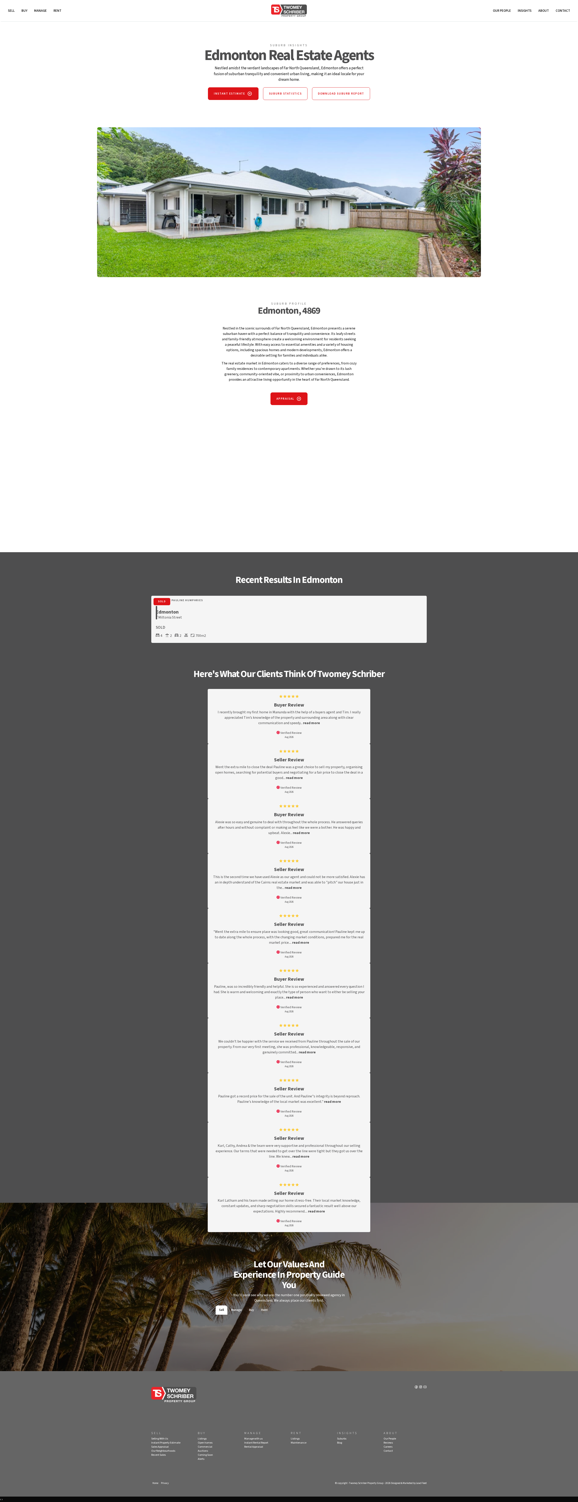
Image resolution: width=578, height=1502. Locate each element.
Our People (502, 10)
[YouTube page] (425, 1387)
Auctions (203, 1451)
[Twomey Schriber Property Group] (289, 11)
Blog (339, 1443)
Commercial (205, 1447)
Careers (388, 1447)
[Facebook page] (417, 1387)
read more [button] (311, 723)
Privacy (165, 1483)
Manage (40, 10)
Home (155, 1483)
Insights (524, 10)
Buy (24, 10)
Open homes (205, 1443)
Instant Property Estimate (165, 1443)
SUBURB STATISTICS (285, 94)
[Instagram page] (421, 1387)
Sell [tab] (221, 1310)
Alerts (201, 1459)
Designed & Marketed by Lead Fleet (409, 1483)
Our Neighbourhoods (163, 1451)
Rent (57, 10)
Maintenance (298, 1443)
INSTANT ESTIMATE (229, 94)
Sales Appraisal (160, 1447)
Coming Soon (205, 1455)
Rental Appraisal (253, 1447)
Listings (202, 1439)
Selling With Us (159, 1439)
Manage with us (253, 1439)
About (543, 10)
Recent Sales (158, 1455)
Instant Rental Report (256, 1443)
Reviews (388, 1443)
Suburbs (341, 1439)
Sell (11, 10)
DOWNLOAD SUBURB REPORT (341, 94)
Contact (563, 10)
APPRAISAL (285, 399)
